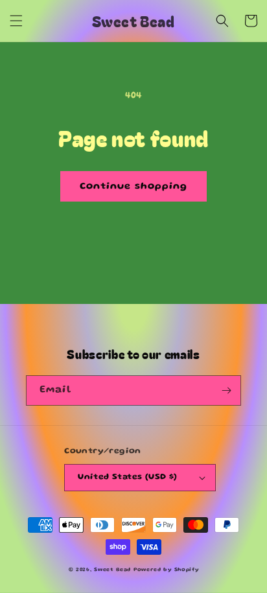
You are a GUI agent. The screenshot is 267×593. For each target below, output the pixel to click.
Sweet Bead (112, 570)
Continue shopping (133, 186)
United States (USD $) (127, 477)
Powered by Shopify (166, 570)
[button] (16, 20)
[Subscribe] (226, 390)
